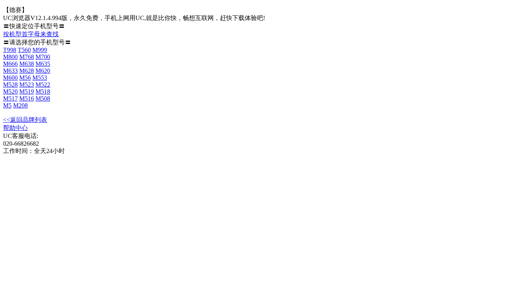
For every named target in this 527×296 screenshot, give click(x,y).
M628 (26, 70)
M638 (26, 64)
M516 (26, 98)
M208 (20, 105)
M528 (10, 84)
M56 (25, 77)
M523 (26, 84)
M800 (10, 57)
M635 (42, 64)
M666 (10, 64)
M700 (42, 57)
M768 (26, 57)
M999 (39, 50)
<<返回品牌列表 (25, 119)
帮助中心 (15, 127)
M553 (39, 77)
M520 (10, 91)
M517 (10, 98)
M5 (7, 105)
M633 (10, 70)
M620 (42, 70)
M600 (10, 77)
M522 (42, 84)
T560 (24, 50)
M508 (42, 98)
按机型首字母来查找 (31, 34)
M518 (42, 91)
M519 (26, 91)
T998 (9, 50)
